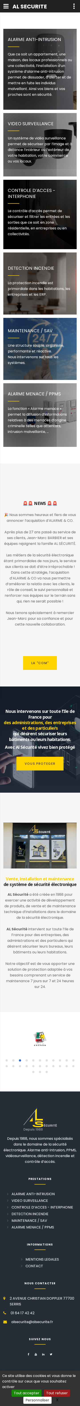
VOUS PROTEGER (40, 763)
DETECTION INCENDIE (31, 268)
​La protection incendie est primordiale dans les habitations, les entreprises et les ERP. (39, 288)
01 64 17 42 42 (22, 1313)
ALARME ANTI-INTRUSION (34, 39)
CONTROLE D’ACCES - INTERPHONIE (31, 193)
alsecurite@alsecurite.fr (32, 1321)
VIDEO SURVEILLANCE (31, 124)
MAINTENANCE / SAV (30, 331)
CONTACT (34, 1266)
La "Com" (40, 663)
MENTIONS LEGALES (42, 1259)
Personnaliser (37, 1400)
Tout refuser (57, 1393)
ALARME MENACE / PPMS (34, 394)
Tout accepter (26, 1393)
